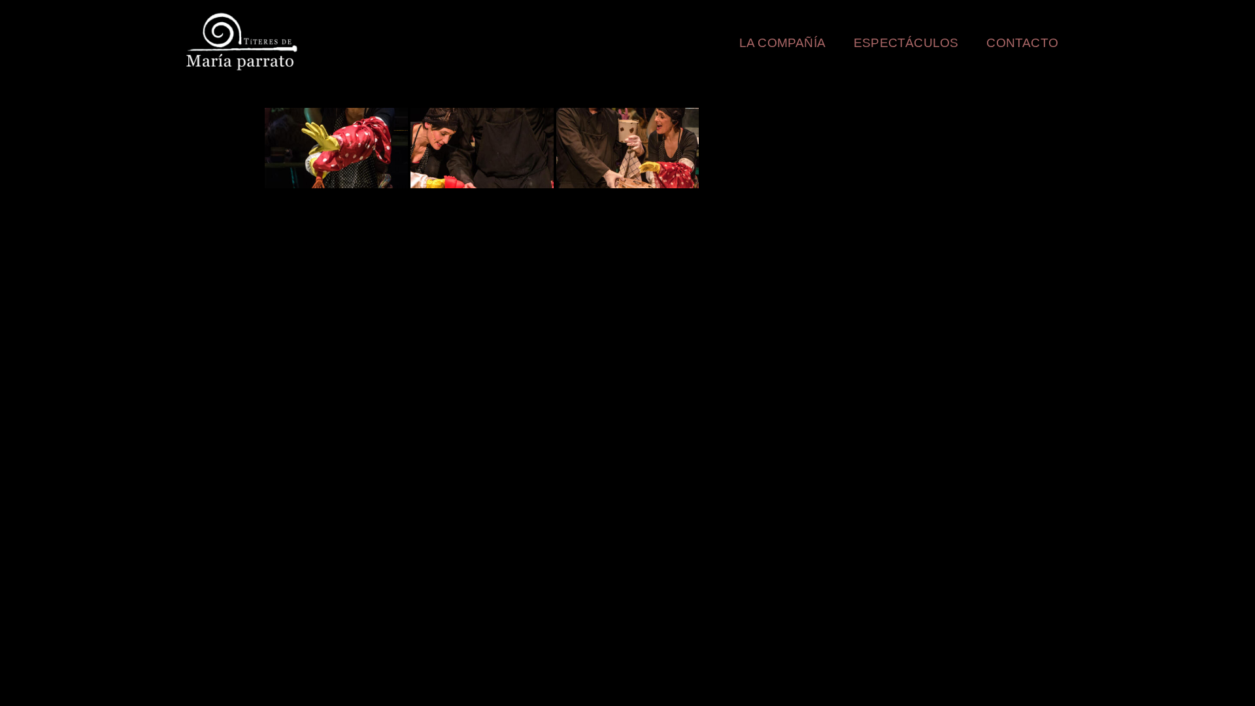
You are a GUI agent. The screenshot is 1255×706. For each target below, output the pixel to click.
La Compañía (782, 43)
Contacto (1022, 43)
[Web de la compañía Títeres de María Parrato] (244, 41)
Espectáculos (906, 43)
